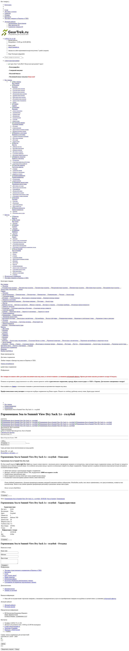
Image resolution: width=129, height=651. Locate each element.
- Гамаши (4, 311)
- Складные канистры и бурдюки (21, 308)
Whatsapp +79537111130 (12, 630)
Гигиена (5, 320)
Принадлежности (8, 323)
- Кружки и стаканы (48, 305)
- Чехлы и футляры (51, 318)
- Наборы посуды (7, 305)
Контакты (8, 17)
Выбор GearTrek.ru (7, 351)
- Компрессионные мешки (50, 298)
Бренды (7, 215)
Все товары (8, 80)
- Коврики (59, 344)
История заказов (10, 607)
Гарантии (8, 13)
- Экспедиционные (7, 294)
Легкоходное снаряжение (13, 276)
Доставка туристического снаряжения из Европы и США (23, 570)
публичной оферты (110, 598)
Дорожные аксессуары (10, 316)
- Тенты (20, 289)
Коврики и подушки (9, 299)
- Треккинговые (19, 294)
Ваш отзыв (4, 558)
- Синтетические (14, 298)
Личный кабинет (10, 605)
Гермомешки (61, 499)
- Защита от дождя (43, 311)
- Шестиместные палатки (93, 288)
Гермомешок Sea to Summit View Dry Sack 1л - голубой (22, 499)
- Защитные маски (14, 311)
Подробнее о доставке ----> (9, 453)
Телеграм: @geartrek (11, 628)
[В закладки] (27, 443)
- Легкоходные (30, 294)
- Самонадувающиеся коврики (11, 301)
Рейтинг (3, 554)
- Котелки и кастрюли (20, 305)
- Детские (61, 294)
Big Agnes (6, 328)
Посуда (5, 303)
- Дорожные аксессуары (118, 344)
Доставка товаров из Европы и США (17, 18)
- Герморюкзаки (51, 294)
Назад (3, 643)
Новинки (4, 349)
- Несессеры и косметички (25, 318)
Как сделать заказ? (10, 575)
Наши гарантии (10, 577)
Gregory (5, 332)
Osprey (5, 339)
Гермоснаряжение (8, 313)
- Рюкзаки (4, 334)
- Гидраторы (5, 308)
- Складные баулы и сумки (36, 340)
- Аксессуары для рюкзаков (17, 340)
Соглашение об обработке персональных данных (20, 582)
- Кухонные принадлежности (79, 305)
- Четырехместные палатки (59, 288)
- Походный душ (37, 322)
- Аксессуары (69, 294)
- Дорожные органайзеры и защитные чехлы (93, 340)
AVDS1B (43, 499)
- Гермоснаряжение (84, 344)
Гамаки (3, 291)
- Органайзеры (39, 318)
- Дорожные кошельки (53, 340)
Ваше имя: (4, 551)
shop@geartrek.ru (13, 47)
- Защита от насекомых (29, 311)
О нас (6, 10)
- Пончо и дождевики (18, 345)
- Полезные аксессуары (15, 325)
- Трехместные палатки (42, 288)
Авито (14, 386)
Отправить (5, 565)
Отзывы (7, 15)
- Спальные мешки (27, 344)
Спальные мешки (8, 296)
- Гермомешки (6, 315)
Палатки (5, 286)
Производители (10, 589)
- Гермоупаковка (16, 315)
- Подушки (40, 301)
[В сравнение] (29, 443)
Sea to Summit (7, 342)
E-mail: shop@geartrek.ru (12, 626)
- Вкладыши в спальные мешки (31, 298)
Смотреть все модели (7, 432)
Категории (8, 5)
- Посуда (74, 344)
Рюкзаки (5, 293)
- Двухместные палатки (25, 288)
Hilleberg (5, 335)
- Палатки (4, 330)
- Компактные (41, 294)
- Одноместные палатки (9, 288)
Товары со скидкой (11, 590)
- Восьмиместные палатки (111, 288)
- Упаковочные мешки (65, 318)
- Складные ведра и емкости (41, 308)
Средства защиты (8, 310)
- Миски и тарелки (34, 305)
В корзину (4, 443)
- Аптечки (4, 322)
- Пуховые (4, 298)
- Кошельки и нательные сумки (83, 318)
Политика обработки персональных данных (19, 580)
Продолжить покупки (7, 649)
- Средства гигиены (24, 322)
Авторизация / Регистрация (17, 23)
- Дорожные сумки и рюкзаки (104, 318)
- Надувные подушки (8, 318)
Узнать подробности (7, 363)
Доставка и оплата (10, 11)
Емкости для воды (8, 306)
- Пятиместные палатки (76, 288)
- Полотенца (12, 322)
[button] (12, 60)
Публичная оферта (11, 579)
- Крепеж (4, 325)
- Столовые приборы (62, 305)
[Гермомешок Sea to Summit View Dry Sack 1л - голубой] (19, 420)
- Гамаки (17, 344)
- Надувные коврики (28, 301)
